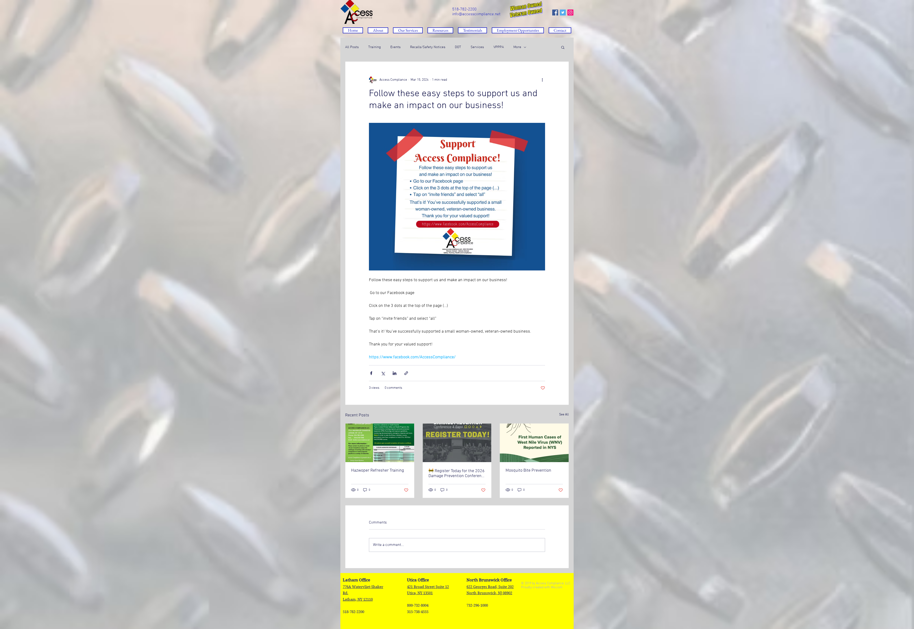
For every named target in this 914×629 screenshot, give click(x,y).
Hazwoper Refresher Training (377, 470)
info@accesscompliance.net (476, 14)
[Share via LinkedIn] (394, 373)
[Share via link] (406, 373)
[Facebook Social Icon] (555, 12)
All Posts (352, 47)
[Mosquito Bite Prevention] (534, 443)
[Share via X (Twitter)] (383, 373)
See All (564, 415)
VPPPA (498, 47)
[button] (440, 30)
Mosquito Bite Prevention (528, 470)
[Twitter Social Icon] (563, 12)
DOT (458, 47)
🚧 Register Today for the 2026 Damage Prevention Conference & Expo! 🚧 (457, 474)
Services (477, 47)
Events (395, 47)
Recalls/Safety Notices (427, 47)
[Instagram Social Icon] (570, 12)
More (517, 47)
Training (374, 47)
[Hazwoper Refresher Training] (379, 443)
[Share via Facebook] (371, 373)
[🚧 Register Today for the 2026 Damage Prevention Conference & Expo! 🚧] (457, 443)
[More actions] (542, 80)
